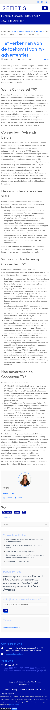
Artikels (39, 31)
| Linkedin (8, 498)
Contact (21, 690)
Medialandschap (10, 587)
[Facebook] (2, 665)
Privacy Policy (5, 709)
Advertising (7, 512)
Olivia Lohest (9, 493)
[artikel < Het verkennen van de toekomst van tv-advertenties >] (45, 59)
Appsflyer (26, 583)
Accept (14, 709)
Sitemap (14, 690)
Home (14, 31)
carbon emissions (23, 576)
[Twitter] (6, 665)
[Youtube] (13, 665)
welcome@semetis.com (15, 654)
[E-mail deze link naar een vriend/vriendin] (48, 59)
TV (24, 512)
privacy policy (14, 704)
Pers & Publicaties (26, 31)
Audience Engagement (22, 579)
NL (46, 2)
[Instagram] (17, 665)
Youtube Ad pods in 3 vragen (17, 561)
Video (17, 512)
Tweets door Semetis (11, 627)
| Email (19, 498)
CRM (34, 583)
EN (38, 2)
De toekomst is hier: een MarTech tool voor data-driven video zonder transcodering (25, 556)
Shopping (21, 586)
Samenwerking (9, 576)
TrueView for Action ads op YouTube (20, 551)
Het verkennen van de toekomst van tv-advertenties (23, 48)
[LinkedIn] (9, 665)
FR (42, 2)
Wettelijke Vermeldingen (35, 690)
